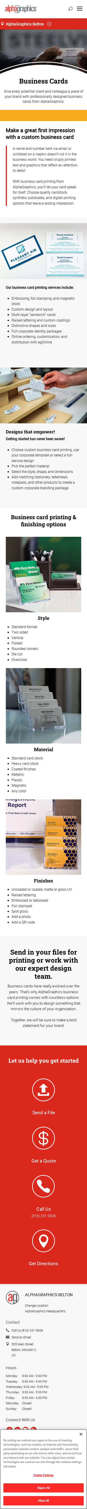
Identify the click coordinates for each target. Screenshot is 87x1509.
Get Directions (43, 1263)
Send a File (43, 1112)
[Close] (81, 1434)
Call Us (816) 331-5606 (27, 1330)
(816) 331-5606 (43, 1215)
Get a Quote (43, 1161)
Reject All (43, 1488)
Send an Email (21, 1337)
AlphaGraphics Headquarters (45, 1311)
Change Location (36, 1305)
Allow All (43, 1501)
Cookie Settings (43, 1475)
